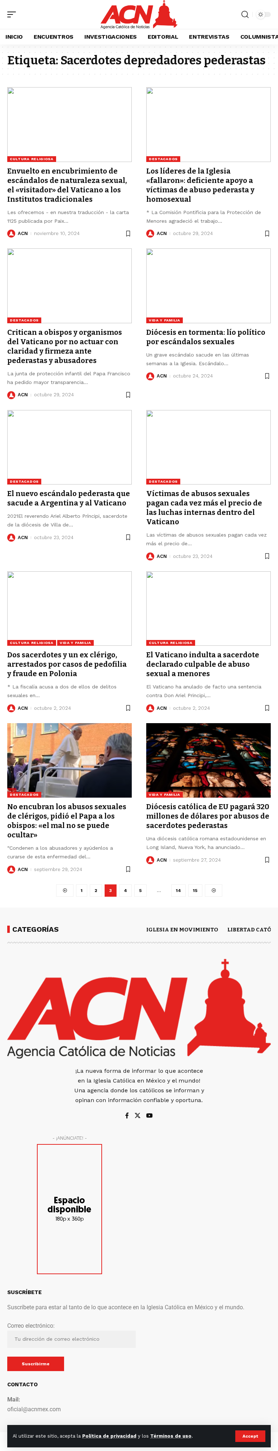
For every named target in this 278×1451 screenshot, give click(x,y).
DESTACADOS (163, 159)
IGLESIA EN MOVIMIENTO (182, 929)
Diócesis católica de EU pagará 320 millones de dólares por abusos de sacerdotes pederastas (207, 816)
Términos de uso (170, 1436)
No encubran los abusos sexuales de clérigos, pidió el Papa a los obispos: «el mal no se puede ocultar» (66, 820)
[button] (250, 1436)
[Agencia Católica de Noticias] (139, 14)
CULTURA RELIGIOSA (32, 159)
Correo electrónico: (31, 1325)
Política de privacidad (109, 1436)
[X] (138, 1116)
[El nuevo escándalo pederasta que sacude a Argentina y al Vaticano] (69, 447)
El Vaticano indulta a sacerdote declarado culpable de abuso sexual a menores (202, 664)
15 (195, 890)
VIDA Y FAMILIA (164, 320)
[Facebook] (127, 1116)
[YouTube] (149, 1116)
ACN (23, 233)
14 (178, 890)
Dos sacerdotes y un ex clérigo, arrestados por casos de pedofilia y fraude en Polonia (67, 664)
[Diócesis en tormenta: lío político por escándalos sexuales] (208, 285)
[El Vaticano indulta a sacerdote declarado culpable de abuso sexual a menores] (208, 608)
